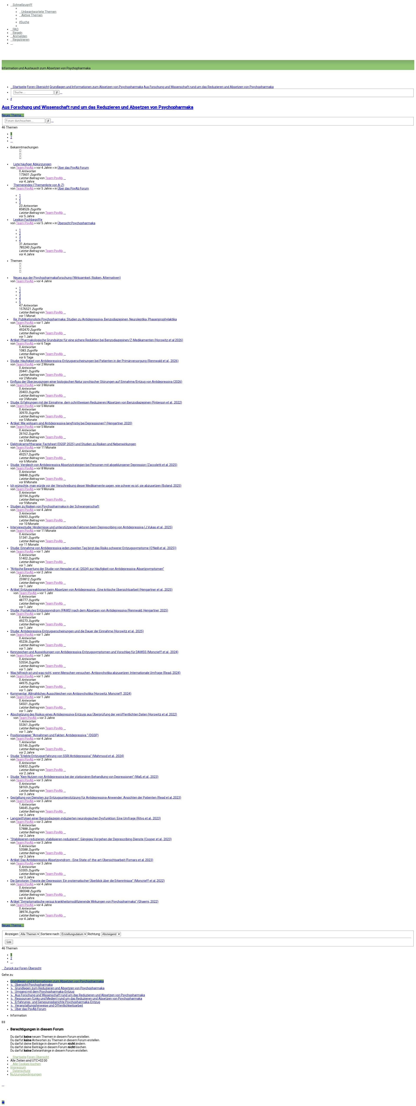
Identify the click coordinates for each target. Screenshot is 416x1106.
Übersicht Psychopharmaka (76, 223)
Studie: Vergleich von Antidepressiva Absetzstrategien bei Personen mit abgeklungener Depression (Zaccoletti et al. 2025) (93, 465)
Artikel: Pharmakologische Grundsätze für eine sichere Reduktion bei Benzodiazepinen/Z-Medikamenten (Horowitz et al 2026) (96, 340)
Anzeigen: (12, 934)
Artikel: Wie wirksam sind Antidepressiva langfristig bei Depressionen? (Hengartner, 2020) (71, 423)
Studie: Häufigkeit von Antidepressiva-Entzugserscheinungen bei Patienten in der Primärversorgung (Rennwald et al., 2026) (94, 361)
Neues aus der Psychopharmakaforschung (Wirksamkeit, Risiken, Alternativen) (67, 277)
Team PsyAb (25, 167)
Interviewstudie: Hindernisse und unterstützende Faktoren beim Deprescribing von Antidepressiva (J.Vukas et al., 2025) (91, 527)
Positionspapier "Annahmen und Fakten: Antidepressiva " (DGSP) (54, 735)
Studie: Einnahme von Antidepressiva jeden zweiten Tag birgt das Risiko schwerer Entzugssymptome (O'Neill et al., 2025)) (93, 548)
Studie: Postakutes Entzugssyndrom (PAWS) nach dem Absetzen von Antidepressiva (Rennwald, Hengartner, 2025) (89, 610)
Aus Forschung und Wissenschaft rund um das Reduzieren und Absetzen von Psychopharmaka (97, 107)
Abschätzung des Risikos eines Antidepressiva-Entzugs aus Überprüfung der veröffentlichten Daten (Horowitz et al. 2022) (93, 714)
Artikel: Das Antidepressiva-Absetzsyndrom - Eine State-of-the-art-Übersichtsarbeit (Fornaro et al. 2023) (81, 860)
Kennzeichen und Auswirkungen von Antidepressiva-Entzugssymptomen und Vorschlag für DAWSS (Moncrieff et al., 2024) (94, 652)
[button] (11, 141)
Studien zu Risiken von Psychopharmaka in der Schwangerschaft (54, 506)
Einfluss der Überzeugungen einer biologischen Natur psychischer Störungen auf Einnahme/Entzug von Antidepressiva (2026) (96, 381)
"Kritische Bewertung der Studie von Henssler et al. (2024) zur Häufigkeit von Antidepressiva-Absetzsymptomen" (87, 569)
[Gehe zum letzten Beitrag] (64, 178)
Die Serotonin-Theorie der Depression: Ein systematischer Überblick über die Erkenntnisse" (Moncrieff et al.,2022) (87, 880)
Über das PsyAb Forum (73, 167)
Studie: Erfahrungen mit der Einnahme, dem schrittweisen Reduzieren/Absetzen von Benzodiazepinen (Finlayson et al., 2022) (96, 402)
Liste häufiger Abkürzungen (32, 164)
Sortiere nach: (50, 934)
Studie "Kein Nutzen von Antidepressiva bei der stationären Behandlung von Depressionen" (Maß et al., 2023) (84, 776)
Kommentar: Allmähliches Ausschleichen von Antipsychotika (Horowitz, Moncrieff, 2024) (70, 693)
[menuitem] (37, 11)
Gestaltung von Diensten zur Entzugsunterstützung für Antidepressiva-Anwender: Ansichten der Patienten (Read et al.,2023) (95, 797)
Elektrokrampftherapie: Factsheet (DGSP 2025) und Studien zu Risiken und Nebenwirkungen (73, 444)
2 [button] (11, 137)
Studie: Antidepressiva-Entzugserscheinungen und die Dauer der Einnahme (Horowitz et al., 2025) (77, 631)
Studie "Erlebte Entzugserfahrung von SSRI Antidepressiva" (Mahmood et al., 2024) (67, 756)
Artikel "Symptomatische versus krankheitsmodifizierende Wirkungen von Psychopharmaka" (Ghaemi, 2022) (84, 901)
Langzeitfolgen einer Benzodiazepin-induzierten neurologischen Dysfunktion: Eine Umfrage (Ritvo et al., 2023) (85, 818)
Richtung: (94, 934)
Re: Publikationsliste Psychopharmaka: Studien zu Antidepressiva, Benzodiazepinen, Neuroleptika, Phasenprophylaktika (95, 319)
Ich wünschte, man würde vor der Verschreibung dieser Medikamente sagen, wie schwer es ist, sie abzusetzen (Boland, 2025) (95, 485)
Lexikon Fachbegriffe (27, 219)
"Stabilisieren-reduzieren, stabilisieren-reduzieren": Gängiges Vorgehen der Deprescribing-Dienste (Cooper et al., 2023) (91, 839)
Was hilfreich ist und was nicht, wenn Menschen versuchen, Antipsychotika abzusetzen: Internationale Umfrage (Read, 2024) (95, 673)
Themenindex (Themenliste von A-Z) (38, 185)
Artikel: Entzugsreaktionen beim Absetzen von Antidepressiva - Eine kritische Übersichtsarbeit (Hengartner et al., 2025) (91, 589)
